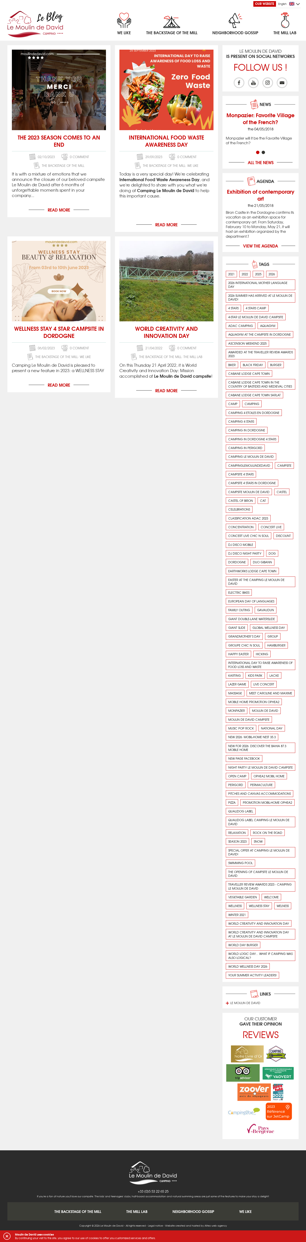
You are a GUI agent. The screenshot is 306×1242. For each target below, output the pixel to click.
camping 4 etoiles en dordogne (253, 413)
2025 (258, 274)
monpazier (236, 710)
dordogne (237, 562)
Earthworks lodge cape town (252, 571)
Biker (232, 365)
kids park (255, 675)
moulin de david (265, 710)
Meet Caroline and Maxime (270, 693)
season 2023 (237, 841)
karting (234, 675)
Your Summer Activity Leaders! (252, 975)
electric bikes (238, 592)
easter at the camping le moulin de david (256, 582)
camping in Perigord (245, 448)
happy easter (238, 654)
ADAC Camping (240, 326)
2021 (231, 274)
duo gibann (262, 562)
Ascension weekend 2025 (247, 343)
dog (272, 553)
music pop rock (241, 728)
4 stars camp (256, 308)
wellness (235, 906)
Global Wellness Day (268, 627)
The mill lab (192, 356)
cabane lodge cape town (249, 373)
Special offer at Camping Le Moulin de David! (259, 852)
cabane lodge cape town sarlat (254, 395)
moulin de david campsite (248, 719)
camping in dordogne (246, 430)
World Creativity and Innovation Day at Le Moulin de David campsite (258, 934)
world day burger (243, 945)
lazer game (237, 684)
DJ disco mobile (240, 545)
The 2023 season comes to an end (59, 140)
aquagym (267, 326)
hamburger (276, 645)
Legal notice (155, 1225)
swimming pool (240, 863)
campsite (284, 465)
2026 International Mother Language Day (257, 285)
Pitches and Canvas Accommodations (259, 793)
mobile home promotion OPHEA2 (253, 702)
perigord (235, 785)
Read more (59, 210)
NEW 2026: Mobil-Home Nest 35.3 (252, 737)
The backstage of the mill (63, 165)
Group (272, 636)
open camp (237, 776)
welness (283, 906)
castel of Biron (240, 500)
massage (235, 693)
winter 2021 (237, 915)
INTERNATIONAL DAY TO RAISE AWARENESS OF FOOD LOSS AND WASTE (260, 665)
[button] (7, 1236)
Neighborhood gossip (193, 1211)
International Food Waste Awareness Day (166, 140)
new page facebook (244, 758)
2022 (245, 274)
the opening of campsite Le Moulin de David (258, 874)
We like (192, 165)
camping (252, 404)
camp (232, 404)
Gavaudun (265, 610)
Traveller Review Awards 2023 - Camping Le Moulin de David (260, 886)
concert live (271, 527)
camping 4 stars (241, 421)
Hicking (262, 654)
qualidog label (240, 811)
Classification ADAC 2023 (248, 518)
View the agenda (260, 246)
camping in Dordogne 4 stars (252, 439)
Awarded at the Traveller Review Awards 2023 (260, 354)
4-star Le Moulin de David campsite (255, 317)
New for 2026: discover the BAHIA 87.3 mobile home (257, 748)
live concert (263, 684)
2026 (272, 274)
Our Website (264, 3)
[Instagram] (267, 82)
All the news (261, 162)
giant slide (236, 627)
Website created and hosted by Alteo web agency (196, 1225)
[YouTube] (253, 82)
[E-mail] (282, 82)
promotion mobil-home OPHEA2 (267, 802)
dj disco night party (244, 553)
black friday (253, 365)
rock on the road (267, 833)
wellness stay (259, 906)
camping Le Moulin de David (251, 456)
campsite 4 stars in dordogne (252, 483)
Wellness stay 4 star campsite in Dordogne (59, 332)
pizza (232, 802)
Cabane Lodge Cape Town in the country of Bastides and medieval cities (260, 384)
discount (283, 536)
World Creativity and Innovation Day (166, 332)
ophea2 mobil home (269, 776)
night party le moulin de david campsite (260, 767)
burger (275, 365)
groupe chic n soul (244, 645)
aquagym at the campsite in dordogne (259, 334)
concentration (241, 527)
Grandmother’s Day (244, 636)
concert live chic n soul (248, 536)
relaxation (237, 833)
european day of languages (251, 601)
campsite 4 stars (241, 474)
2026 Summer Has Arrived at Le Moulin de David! (260, 297)
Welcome (271, 897)
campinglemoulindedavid (249, 465)
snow (258, 841)
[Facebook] (239, 82)
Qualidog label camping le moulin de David (258, 822)
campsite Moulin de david (248, 492)
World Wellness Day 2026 (247, 966)
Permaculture (261, 785)
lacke (274, 675)
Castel (282, 492)
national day (271, 728)
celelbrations (239, 509)
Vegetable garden (242, 897)
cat (263, 500)
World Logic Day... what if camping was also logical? (260, 956)
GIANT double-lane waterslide (251, 619)
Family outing (239, 610)
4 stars (233, 308)
